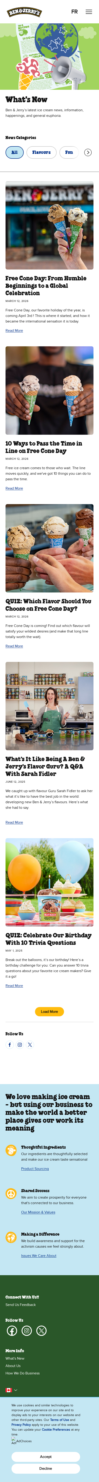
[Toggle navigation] (88, 11)
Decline (45, 1468)
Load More (49, 1011)
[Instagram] (20, 1045)
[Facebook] (10, 1045)
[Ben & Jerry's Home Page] (24, 12)
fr (74, 11)
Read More (14, 330)
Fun (69, 153)
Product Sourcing (35, 1168)
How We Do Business (23, 1373)
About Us (13, 1366)
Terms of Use (59, 1420)
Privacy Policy (21, 1425)
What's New (15, 1358)
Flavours (41, 153)
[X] (30, 1045)
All (15, 153)
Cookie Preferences (56, 1430)
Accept (46, 1456)
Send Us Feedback (21, 1304)
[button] (11, 1390)
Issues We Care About (38, 1255)
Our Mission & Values (38, 1212)
